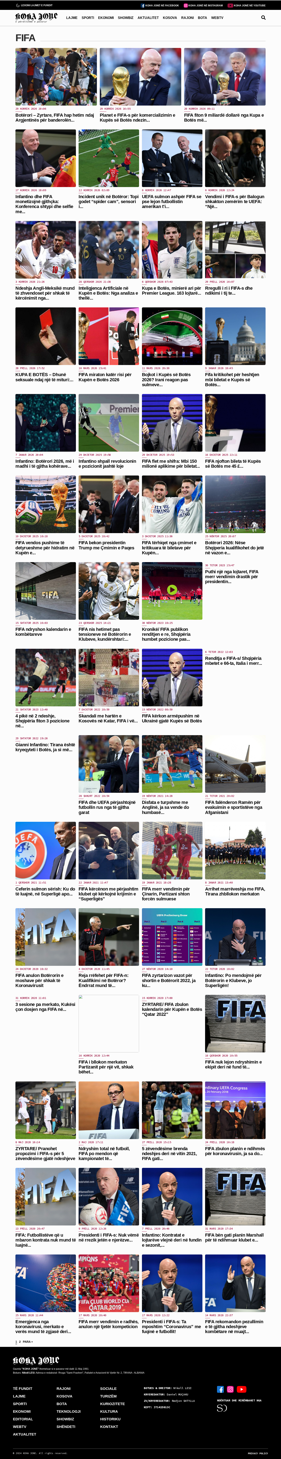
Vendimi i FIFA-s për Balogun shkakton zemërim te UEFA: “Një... (234, 201)
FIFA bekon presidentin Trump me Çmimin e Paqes (106, 545)
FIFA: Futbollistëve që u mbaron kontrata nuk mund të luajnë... (45, 1239)
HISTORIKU (110, 1419)
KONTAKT (109, 1427)
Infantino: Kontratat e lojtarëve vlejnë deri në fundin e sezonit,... (172, 1239)
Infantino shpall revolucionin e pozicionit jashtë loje (107, 464)
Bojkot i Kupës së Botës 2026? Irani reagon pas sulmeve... (166, 379)
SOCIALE (108, 1389)
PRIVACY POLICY (258, 1453)
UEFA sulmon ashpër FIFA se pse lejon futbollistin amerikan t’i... (171, 201)
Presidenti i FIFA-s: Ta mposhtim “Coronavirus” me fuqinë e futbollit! (171, 1326)
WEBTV (217, 18)
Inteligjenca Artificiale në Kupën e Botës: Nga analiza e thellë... (108, 293)
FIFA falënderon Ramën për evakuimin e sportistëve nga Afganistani (233, 807)
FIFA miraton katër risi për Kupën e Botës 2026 (105, 377)
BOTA (202, 18)
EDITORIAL (23, 1419)
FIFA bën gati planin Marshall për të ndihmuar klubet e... (234, 1237)
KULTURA (109, 1411)
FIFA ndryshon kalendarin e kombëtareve (43, 632)
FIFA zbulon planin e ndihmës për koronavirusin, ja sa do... (235, 1151)
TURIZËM (108, 1396)
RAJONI (187, 18)
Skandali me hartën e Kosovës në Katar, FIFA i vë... (108, 718)
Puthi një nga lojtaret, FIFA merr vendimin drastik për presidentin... (231, 576)
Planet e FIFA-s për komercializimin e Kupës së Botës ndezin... (137, 118)
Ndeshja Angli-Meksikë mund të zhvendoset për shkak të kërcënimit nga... (45, 293)
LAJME (72, 18)
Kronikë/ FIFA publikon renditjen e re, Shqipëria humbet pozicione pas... (166, 634)
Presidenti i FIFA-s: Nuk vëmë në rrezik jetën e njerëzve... (109, 1237)
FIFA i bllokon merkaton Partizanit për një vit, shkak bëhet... (106, 1066)
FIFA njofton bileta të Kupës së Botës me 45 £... (233, 464)
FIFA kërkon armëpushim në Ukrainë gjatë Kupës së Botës (172, 718)
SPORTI (88, 18)
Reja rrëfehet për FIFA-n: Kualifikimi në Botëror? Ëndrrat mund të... (103, 980)
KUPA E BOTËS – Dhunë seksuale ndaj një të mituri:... (44, 377)
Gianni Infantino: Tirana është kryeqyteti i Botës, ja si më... (45, 747)
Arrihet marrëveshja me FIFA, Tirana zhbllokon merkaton (235, 891)
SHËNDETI (66, 1427)
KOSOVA (170, 18)
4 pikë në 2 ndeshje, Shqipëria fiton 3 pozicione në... (42, 720)
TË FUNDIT (22, 1389)
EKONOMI (106, 18)
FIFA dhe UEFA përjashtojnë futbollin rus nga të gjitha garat (107, 807)
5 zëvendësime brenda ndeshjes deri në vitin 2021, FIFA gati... (169, 1153)
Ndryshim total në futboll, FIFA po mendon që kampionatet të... (104, 1153)
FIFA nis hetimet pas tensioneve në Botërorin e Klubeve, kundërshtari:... (105, 634)
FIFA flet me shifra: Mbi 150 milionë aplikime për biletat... (171, 464)
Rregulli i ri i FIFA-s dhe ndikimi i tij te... (229, 291)
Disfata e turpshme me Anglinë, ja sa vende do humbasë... (165, 807)
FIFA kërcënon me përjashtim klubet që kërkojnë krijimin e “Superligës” (108, 893)
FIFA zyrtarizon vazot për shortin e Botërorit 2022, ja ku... (169, 980)
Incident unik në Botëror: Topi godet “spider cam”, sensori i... (108, 201)
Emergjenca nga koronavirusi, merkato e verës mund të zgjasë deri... (43, 1326)
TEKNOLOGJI (69, 1411)
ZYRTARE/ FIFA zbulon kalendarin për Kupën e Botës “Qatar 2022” (172, 1009)
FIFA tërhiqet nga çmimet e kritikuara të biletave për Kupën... (169, 547)
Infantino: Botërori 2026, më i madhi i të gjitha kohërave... (44, 464)
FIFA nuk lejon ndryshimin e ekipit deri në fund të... (233, 1064)
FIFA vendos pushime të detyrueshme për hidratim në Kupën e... (44, 547)
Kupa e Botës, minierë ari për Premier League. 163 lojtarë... (171, 291)
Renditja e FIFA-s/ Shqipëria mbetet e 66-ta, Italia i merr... (233, 661)
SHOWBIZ (126, 18)
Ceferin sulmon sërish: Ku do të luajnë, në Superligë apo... (45, 891)
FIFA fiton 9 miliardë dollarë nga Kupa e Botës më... (224, 118)
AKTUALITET (148, 18)
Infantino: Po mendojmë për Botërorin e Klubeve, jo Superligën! (233, 980)
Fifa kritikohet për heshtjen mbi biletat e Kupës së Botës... (232, 379)
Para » (28, 1341)
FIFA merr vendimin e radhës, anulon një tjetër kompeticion (109, 1324)
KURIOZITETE (112, 1404)
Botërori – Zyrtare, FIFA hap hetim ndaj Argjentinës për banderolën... (54, 118)
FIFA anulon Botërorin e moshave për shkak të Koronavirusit (39, 980)
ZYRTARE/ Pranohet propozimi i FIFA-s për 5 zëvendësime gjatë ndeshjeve (45, 1153)
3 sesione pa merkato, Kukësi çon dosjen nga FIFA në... (45, 1007)
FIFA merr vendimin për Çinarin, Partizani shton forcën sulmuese (166, 893)
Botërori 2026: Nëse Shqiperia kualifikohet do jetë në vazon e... (234, 547)
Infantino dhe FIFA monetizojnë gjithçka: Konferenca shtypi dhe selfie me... (44, 204)
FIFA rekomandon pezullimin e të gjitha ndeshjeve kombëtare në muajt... (234, 1326)
